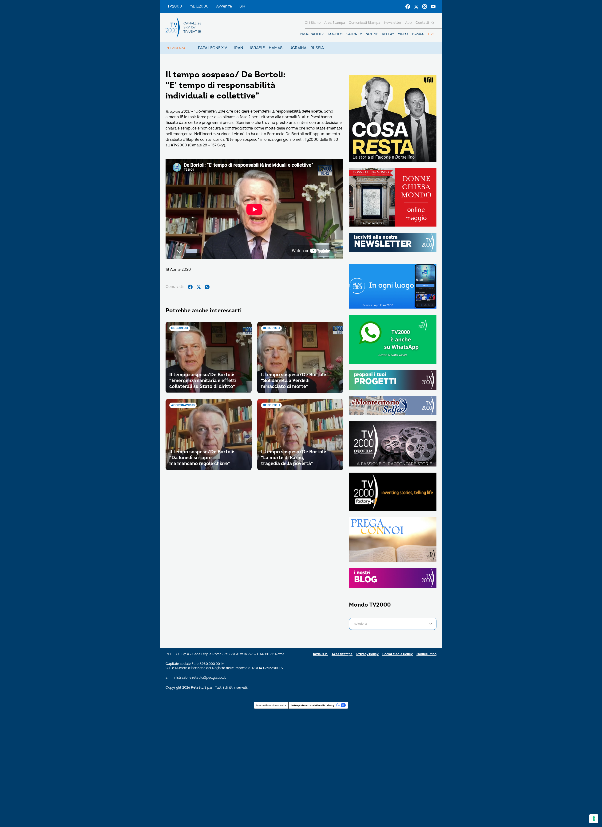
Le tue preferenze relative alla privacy (312, 705)
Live (431, 34)
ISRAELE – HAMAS (266, 48)
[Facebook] (407, 6)
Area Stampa (342, 654)
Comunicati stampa (364, 23)
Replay (388, 34)
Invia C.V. (320, 654)
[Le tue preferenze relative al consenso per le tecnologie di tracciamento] (593, 818)
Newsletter (392, 23)
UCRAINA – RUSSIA (306, 48)
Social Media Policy (397, 654)
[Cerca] (432, 22)
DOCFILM (335, 34)
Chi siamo (313, 23)
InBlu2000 (199, 6)
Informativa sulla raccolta (271, 705)
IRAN (238, 48)
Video (403, 34)
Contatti (422, 23)
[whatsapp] (207, 287)
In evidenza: (176, 48)
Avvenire (224, 6)
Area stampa (334, 23)
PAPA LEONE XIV (212, 48)
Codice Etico (426, 654)
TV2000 (174, 6)
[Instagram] (424, 6)
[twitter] (198, 287)
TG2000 (418, 34)
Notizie (372, 34)
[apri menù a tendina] (323, 34)
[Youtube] (433, 6)
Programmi (310, 34)
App (408, 23)
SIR (242, 6)
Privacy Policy (367, 654)
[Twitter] (416, 6)
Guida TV (354, 34)
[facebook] (190, 287)
